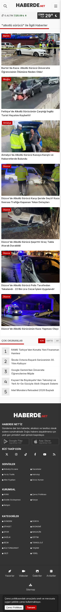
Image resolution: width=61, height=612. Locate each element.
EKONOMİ (36, 526)
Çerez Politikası (39, 494)
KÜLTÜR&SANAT (11, 548)
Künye (35, 500)
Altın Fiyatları (9, 480)
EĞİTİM (35, 537)
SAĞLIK (7, 537)
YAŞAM (35, 548)
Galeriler (37, 575)
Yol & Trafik (9, 474)
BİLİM (6, 542)
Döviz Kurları (38, 480)
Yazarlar (10, 575)
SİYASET (8, 526)
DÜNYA (35, 521)
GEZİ (6, 553)
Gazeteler (36, 469)
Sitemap (30, 589)
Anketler (51, 575)
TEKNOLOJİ (37, 542)
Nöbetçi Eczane (11, 469)
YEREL (35, 553)
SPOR (6, 532)
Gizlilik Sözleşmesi (12, 500)
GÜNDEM (8, 521)
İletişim (7, 505)
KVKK (6, 494)
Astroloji (36, 474)
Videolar (23, 575)
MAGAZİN (36, 532)
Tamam (31, 607)
